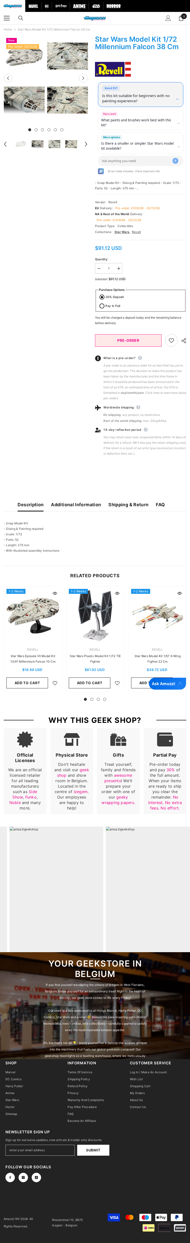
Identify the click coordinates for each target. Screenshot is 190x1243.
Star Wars (122, 232)
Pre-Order (128, 340)
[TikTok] (36, 1177)
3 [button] (42, 129)
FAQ (160, 504)
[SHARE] (182, 341)
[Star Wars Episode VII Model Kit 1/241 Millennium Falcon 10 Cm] (33, 615)
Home (8, 29)
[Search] (21, 18)
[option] (24, 78)
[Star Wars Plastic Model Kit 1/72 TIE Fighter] (95, 615)
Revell (112, 202)
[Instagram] (23, 1177)
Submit (93, 1150)
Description (31, 504)
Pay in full (112, 306)
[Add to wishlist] (171, 340)
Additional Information (76, 504)
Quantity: (101, 259)
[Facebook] (10, 1177)
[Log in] (168, 18)
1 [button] (29, 129)
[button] (8, 78)
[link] (25, 771)
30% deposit (114, 297)
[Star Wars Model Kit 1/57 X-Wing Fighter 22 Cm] (158, 615)
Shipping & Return (128, 504)
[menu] (7, 18)
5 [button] (55, 129)
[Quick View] (54, 593)
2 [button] (36, 129)
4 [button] (49, 129)
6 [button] (61, 129)
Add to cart (27, 683)
